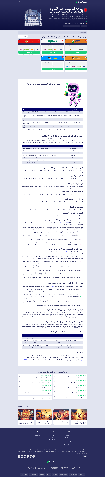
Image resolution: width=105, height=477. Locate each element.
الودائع (41, 1)
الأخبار (19, 1)
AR (85, 456)
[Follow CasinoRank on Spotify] (22, 456)
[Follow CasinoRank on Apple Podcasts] (19, 456)
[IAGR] (80, 468)
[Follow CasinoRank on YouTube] (25, 456)
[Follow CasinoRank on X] (28, 456)
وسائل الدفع (51, 286)
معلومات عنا (66, 435)
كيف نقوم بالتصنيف (67, 441)
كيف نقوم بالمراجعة (67, 439)
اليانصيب (53, 1)
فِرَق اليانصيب (31, 1)
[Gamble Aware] (38, 468)
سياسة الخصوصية (52, 441)
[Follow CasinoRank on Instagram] (31, 456)
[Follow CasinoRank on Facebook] (33, 456)
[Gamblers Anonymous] (74, 468)
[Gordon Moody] (54, 468)
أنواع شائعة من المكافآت (64, 222)
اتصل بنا (66, 437)
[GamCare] (65, 468)
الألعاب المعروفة (64, 251)
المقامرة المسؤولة (52, 439)
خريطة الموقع (67, 444)
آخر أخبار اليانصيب (38, 435)
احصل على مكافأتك (76, 52)
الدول (37, 1)
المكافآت (52, 435)
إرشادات (25, 1)
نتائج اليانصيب (47, 1)
